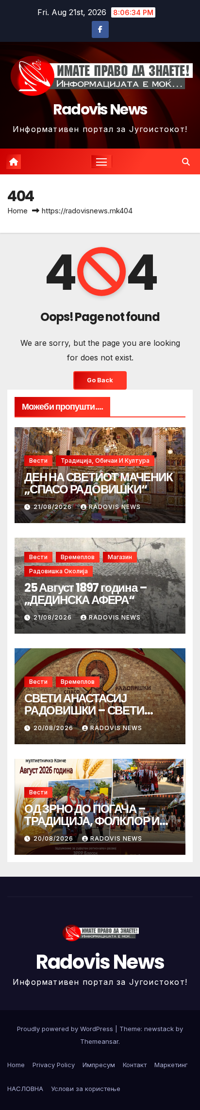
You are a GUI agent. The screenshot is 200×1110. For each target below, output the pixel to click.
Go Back (100, 380)
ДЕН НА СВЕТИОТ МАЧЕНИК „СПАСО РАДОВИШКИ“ (98, 483)
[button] (186, 162)
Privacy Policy (54, 1065)
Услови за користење (85, 1088)
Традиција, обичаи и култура (105, 460)
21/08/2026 (53, 506)
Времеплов (78, 557)
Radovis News (100, 109)
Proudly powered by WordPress (66, 1029)
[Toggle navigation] (101, 162)
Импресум (99, 1065)
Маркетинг (171, 1065)
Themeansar (99, 1041)
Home (17, 210)
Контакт (135, 1065)
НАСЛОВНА (25, 1088)
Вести (38, 460)
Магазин (120, 557)
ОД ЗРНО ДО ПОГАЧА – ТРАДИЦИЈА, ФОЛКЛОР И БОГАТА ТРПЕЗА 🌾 (91, 821)
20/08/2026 (54, 728)
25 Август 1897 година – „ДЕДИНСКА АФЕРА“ (85, 594)
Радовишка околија (58, 571)
